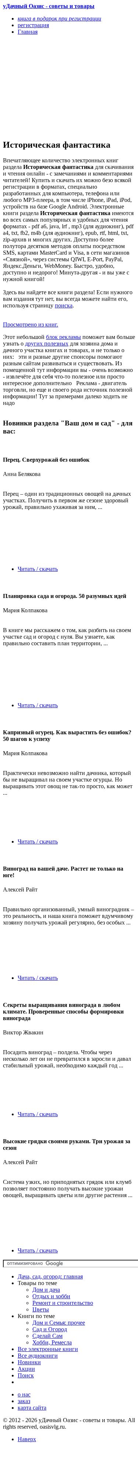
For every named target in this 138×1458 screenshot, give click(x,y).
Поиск (26, 1375)
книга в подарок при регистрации (59, 18)
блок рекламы (63, 337)
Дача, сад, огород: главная (50, 1276)
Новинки (29, 1362)
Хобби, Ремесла (52, 1342)
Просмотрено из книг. (30, 324)
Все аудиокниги (38, 1355)
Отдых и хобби (51, 1296)
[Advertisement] (49, 87)
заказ (24, 1401)
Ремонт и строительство (62, 1303)
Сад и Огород (49, 1329)
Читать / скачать (38, 569)
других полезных (46, 343)
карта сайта (32, 1408)
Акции (26, 1369)
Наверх (27, 1439)
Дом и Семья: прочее (58, 1322)
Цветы (40, 1309)
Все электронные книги (48, 1349)
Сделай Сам (47, 1336)
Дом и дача (46, 1290)
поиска (63, 305)
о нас (24, 1394)
